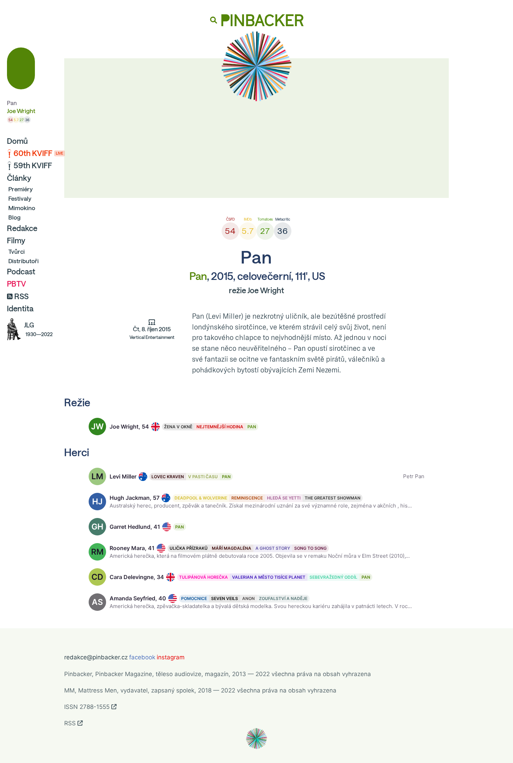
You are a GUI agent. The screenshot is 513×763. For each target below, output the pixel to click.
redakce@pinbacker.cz (96, 657)
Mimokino (21, 208)
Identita (20, 308)
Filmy (16, 240)
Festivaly (19, 198)
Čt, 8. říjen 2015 (151, 333)
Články (19, 178)
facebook (142, 657)
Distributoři (23, 261)
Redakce (22, 228)
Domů (17, 141)
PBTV (16, 284)
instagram (171, 657)
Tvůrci (16, 251)
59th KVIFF (33, 165)
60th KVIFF (38, 153)
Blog (14, 217)
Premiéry (20, 189)
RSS (21, 296)
